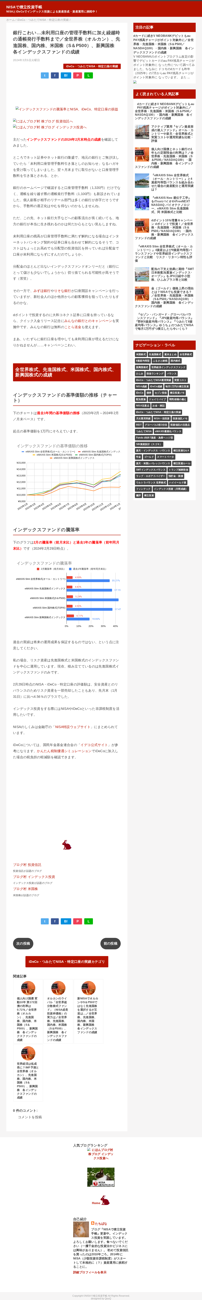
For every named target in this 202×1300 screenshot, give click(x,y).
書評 (138, 495)
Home (96, 1203)
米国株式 (141, 354)
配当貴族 (141, 399)
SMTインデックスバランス (151, 469)
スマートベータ (165, 456)
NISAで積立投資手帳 (24, 7)
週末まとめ (170, 354)
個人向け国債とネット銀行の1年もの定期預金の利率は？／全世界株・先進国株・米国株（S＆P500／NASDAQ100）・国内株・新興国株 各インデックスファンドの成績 (164, 158)
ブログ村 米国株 (25, 889)
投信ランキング (155, 373)
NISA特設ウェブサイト (73, 727)
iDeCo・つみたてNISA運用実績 (153, 380)
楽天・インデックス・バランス (153, 450)
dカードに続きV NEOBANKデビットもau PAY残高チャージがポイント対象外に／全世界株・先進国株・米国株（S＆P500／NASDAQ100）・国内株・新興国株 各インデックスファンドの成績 (163, 44)
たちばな (101, 1223)
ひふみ (139, 373)
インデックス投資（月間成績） (171, 489)
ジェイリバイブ (157, 399)
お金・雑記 (158, 405)
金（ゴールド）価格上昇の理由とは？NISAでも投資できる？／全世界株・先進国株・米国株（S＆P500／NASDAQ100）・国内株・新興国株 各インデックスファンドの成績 (164, 297)
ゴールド (149, 456)
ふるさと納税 (160, 360)
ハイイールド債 (177, 482)
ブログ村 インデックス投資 (34, 877)
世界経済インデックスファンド (169, 367)
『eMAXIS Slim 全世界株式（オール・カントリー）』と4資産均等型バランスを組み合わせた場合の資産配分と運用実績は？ (172, 182)
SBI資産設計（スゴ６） (149, 444)
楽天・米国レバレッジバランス (153, 463)
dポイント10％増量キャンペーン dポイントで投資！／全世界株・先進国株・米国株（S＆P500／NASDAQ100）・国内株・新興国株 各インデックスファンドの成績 (164, 229)
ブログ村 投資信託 (27, 865)
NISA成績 (141, 386)
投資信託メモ (180, 418)
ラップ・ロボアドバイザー (150, 476)
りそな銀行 (62, 291)
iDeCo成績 (156, 386)
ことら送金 (72, 327)
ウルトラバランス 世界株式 (151, 482)
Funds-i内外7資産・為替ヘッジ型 (154, 437)
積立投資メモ (177, 392)
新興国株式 (142, 367)
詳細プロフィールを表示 (90, 1272)
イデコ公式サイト (94, 745)
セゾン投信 (161, 392)
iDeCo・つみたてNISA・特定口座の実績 (92, 66)
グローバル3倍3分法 (156, 424)
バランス (172, 373)
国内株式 (175, 360)
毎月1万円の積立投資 (177, 386)
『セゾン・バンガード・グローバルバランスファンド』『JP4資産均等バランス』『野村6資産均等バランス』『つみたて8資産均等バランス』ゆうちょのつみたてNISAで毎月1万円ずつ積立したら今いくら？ (164, 321)
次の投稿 (23, 943)
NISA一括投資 (162, 418)
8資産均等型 (143, 360)
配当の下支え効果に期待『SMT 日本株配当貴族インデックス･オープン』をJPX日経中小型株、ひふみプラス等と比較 (172, 274)
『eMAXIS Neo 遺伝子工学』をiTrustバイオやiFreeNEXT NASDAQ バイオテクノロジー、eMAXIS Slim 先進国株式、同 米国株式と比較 (171, 205)
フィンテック (143, 489)
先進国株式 (155, 354)
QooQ (108, 1298)
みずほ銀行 (42, 291)
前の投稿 (110, 943)
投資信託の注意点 (180, 424)
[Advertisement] (67, 93)
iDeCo (139, 392)
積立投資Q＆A (181, 450)
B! (66, 75)
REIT (139, 424)
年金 (138, 456)
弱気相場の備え (177, 399)
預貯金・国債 (175, 476)
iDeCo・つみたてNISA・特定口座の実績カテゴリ (67, 962)
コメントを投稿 (30, 1117)
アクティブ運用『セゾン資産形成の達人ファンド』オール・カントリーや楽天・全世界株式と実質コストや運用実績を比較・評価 (172, 133)
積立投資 (149, 495)
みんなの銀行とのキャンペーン (88, 321)
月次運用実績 (143, 418)
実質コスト (180, 380)
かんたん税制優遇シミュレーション (64, 751)
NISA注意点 (142, 405)
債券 (149, 392)
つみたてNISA (144, 431)
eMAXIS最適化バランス (168, 431)
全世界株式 (186, 354)
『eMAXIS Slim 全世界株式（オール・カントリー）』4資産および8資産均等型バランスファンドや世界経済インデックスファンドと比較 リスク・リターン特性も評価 (164, 253)
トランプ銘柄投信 (178, 469)
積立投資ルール (181, 463)
